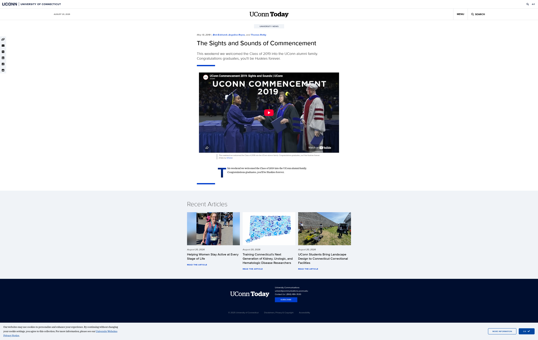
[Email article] (3, 46)
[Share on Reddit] (3, 70)
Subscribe (286, 299)
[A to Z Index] (533, 4)
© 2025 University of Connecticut (243, 312)
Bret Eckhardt (220, 34)
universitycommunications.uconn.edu (291, 290)
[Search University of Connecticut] (527, 4)
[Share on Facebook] (3, 64)
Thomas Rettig (258, 34)
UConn (229, 157)
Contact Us (280, 294)
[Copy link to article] (3, 39)
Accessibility (304, 312)
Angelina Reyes (236, 34)
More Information (502, 331)
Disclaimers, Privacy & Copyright (278, 312)
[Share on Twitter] (3, 52)
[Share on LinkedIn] (3, 58)
